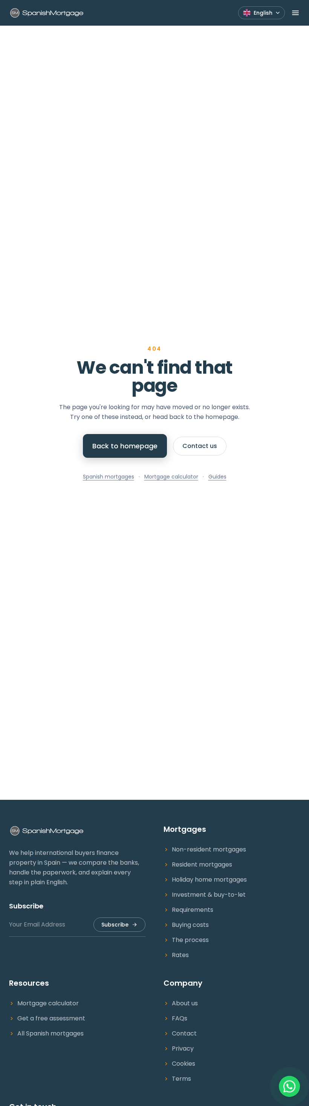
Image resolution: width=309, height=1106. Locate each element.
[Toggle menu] (295, 12)
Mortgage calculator (171, 476)
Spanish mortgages (108, 476)
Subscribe (114, 924)
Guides (217, 476)
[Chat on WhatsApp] (289, 1086)
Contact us (199, 446)
